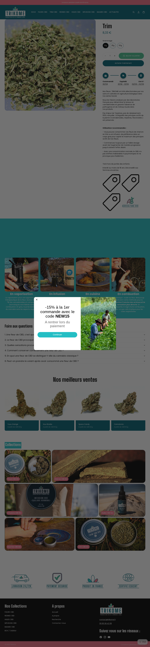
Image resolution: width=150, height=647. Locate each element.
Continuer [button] (57, 334)
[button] (37, 300)
